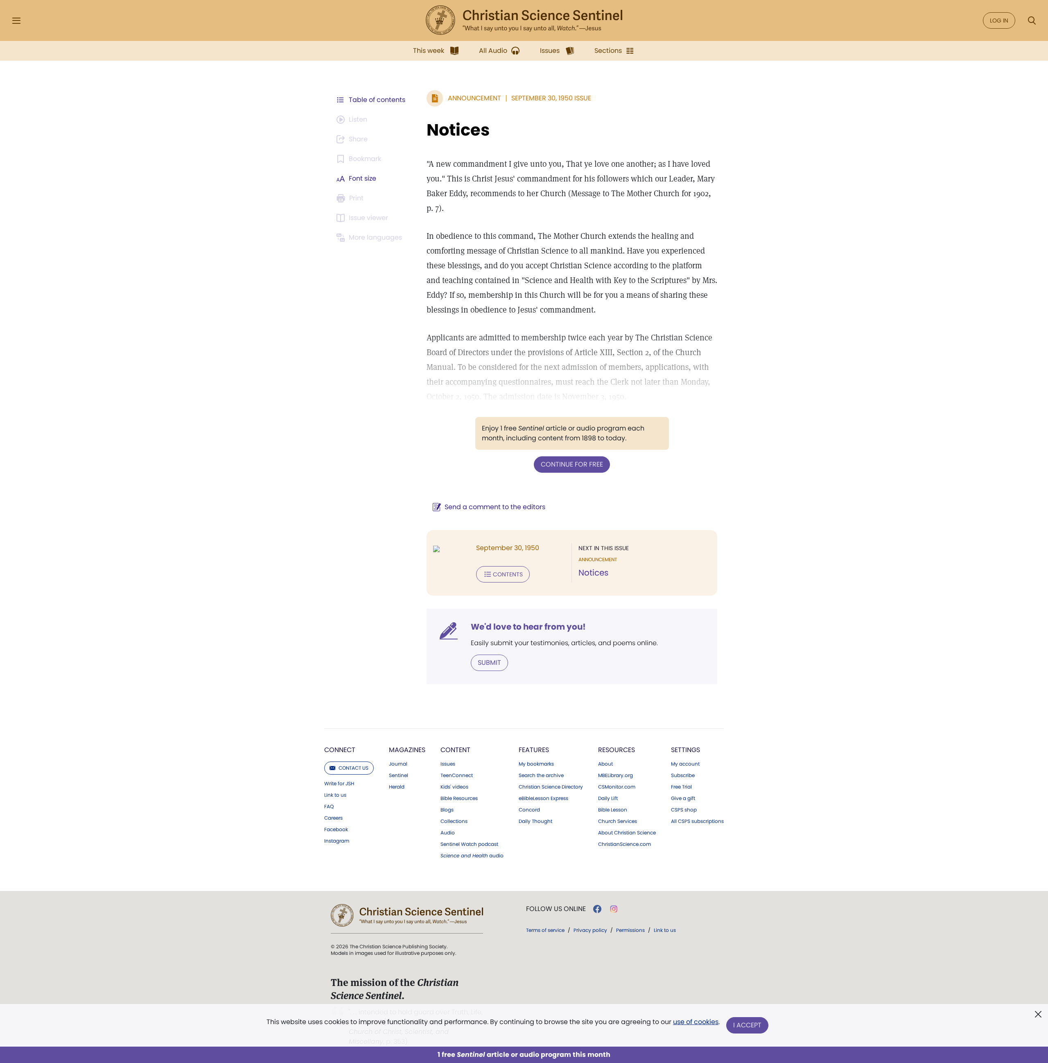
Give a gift (683, 798)
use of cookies (695, 1022)
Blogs (447, 809)
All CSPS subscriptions (697, 821)
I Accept (747, 1025)
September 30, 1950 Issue (551, 98)
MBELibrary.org (615, 775)
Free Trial (681, 786)
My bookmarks (536, 764)
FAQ (329, 806)
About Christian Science (627, 832)
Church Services (617, 821)
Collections (454, 821)
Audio (447, 832)
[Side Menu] (16, 21)
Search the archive (541, 775)
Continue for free (572, 464)
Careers (333, 818)
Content (455, 750)
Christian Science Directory (551, 786)
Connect (339, 750)
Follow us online (556, 909)
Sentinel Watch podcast (469, 844)
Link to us (335, 795)
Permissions (630, 930)
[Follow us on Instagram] (614, 909)
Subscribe (683, 775)
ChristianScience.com (624, 844)
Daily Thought (535, 821)
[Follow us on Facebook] (597, 909)
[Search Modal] (1031, 21)
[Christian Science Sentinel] (524, 20)
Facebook (336, 829)
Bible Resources (459, 798)
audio (472, 855)
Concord (529, 809)
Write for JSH (339, 783)
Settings (685, 750)
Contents (508, 574)
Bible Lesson (612, 809)
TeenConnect (456, 775)
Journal (398, 764)
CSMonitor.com (616, 786)
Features (534, 750)
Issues (447, 764)
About (605, 764)
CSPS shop (684, 809)
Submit (489, 662)
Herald (396, 786)
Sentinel (398, 775)
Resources (616, 750)
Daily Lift (608, 798)
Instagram (336, 841)
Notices (458, 130)
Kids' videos (454, 786)
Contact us (353, 767)
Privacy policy (590, 930)
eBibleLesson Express (543, 798)
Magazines (407, 750)
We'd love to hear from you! (528, 627)
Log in (999, 20)
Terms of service (545, 930)
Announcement (474, 98)
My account (685, 764)
